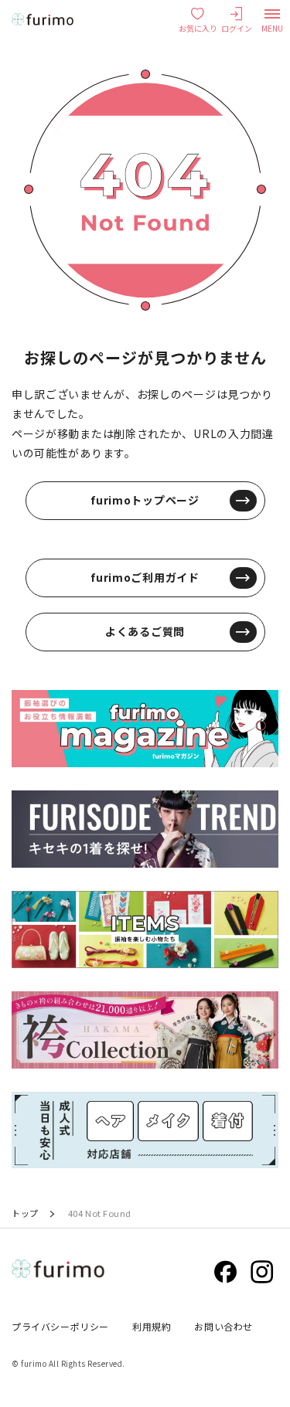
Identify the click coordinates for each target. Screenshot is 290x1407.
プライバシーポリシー (60, 1326)
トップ (25, 1213)
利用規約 (151, 1326)
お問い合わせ (223, 1326)
